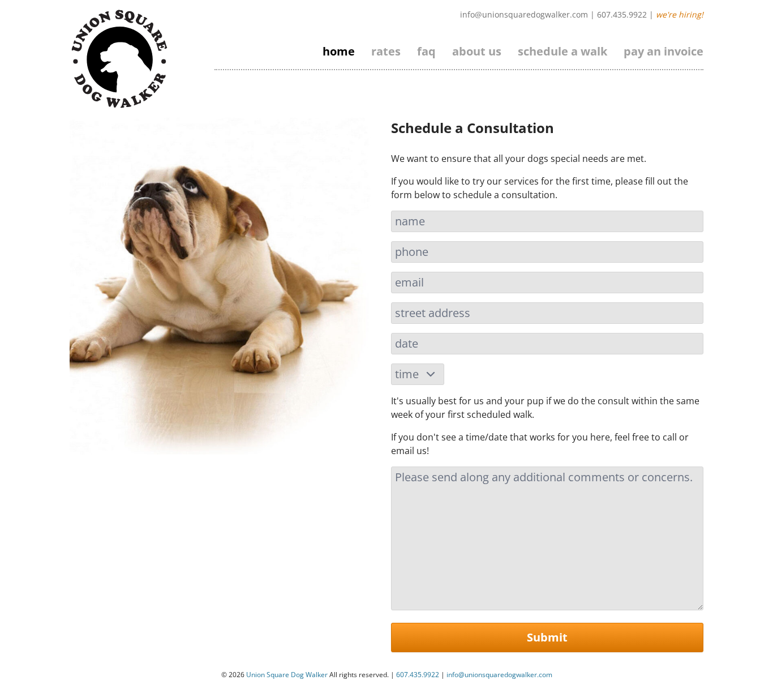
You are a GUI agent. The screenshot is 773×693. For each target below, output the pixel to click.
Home (339, 51)
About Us (476, 51)
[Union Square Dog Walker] (119, 59)
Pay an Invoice (663, 51)
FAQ (426, 51)
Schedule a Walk (562, 51)
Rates (386, 51)
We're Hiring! (679, 14)
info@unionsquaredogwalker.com (524, 14)
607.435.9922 (622, 14)
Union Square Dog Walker (287, 674)
